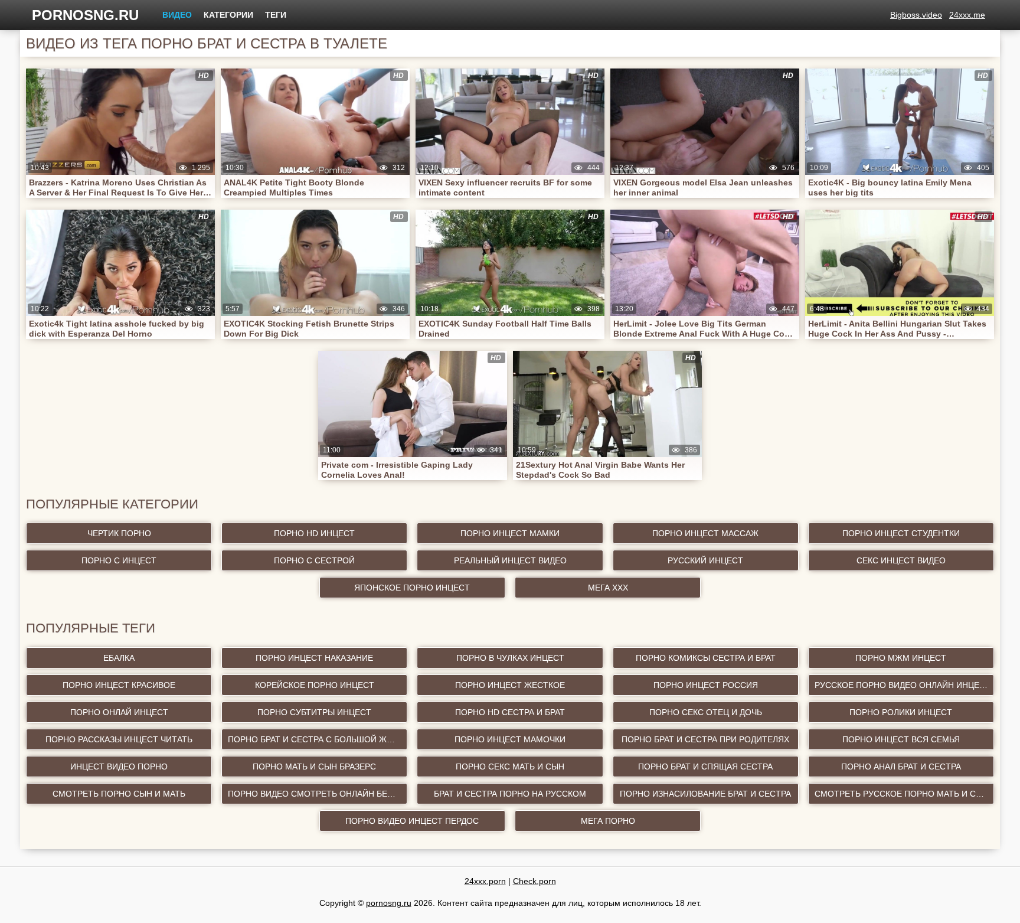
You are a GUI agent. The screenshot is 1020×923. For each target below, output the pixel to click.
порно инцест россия (705, 685)
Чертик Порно (119, 533)
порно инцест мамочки (510, 739)
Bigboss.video (916, 14)
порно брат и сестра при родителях (705, 739)
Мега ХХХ (608, 587)
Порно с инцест (118, 560)
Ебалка (119, 658)
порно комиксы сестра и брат (706, 658)
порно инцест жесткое (510, 685)
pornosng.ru (85, 15)
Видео (177, 14)
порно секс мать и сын (510, 766)
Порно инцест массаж (705, 533)
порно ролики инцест (900, 712)
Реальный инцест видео (510, 560)
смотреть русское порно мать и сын (902, 793)
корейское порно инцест (314, 685)
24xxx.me (967, 14)
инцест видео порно (119, 766)
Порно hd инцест (314, 533)
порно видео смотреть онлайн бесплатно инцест (317, 793)
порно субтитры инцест (314, 712)
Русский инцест (705, 560)
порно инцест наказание (314, 658)
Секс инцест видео (901, 560)
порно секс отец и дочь (705, 712)
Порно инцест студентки (901, 533)
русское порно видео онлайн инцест (902, 685)
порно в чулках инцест (510, 658)
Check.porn (534, 881)
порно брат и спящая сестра (705, 766)
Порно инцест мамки (510, 533)
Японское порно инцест (412, 587)
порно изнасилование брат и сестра (705, 793)
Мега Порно (608, 821)
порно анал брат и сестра (901, 766)
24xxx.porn (485, 881)
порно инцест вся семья (901, 739)
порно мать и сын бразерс (314, 766)
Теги (275, 14)
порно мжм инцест (900, 658)
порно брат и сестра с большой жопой (317, 739)
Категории (228, 14)
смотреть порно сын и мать (119, 793)
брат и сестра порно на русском (510, 793)
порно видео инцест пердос (412, 821)
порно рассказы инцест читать (118, 739)
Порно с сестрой (314, 560)
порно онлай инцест (119, 712)
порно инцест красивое (119, 685)
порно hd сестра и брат (510, 712)
